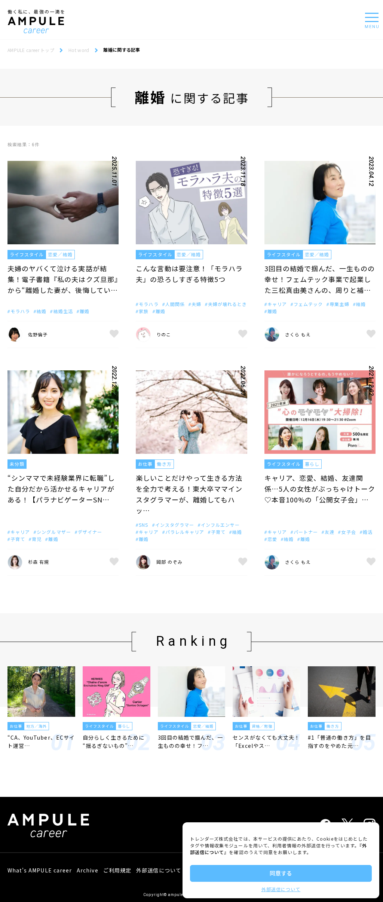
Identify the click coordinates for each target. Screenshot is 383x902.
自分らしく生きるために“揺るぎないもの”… (114, 741)
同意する (281, 873)
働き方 (164, 464)
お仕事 (145, 464)
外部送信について (280, 889)
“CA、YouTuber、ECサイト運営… (41, 741)
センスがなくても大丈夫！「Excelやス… (266, 741)
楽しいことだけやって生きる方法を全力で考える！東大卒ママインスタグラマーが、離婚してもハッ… (189, 494)
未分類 (17, 464)
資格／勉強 (262, 726)
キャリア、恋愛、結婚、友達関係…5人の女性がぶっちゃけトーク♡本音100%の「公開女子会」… (320, 488)
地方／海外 (36, 726)
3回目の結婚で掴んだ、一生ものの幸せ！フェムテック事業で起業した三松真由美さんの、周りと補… (319, 279)
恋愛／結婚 (60, 254)
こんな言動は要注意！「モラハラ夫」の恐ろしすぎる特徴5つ (189, 273)
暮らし (312, 464)
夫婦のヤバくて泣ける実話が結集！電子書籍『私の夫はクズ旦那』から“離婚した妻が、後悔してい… (62, 279)
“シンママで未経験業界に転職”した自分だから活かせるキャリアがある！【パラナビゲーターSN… (61, 488)
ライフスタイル (27, 254)
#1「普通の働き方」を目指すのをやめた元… (339, 741)
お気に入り (114, 334)
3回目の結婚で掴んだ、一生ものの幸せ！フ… (190, 741)
